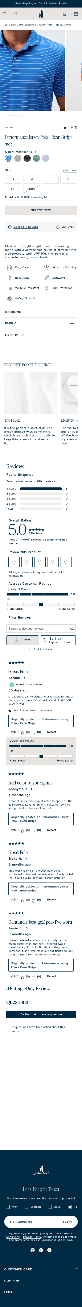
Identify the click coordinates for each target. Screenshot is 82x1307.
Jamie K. (15, 928)
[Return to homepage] (41, 14)
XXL (13, 189)
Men (14, 1206)
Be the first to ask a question (41, 1014)
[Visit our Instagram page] (32, 1250)
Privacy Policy (32, 1236)
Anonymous (18, 789)
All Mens (10, 25)
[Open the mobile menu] (6, 14)
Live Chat (68, 226)
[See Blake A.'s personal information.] (26, 858)
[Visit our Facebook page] (41, 1250)
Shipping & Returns (25, 226)
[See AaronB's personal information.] (24, 678)
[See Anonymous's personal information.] (31, 789)
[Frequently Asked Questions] (41, 3)
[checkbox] (8, 1207)
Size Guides (69, 170)
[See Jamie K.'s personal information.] (26, 928)
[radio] (8, 158)
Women (35, 1206)
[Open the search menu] (16, 14)
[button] (14, 562)
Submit (68, 1221)
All (75, 1206)
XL (68, 179)
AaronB (14, 678)
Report (51, 731)
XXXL (32, 189)
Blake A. (15, 858)
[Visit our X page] (49, 1250)
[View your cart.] (73, 14)
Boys (57, 1206)
